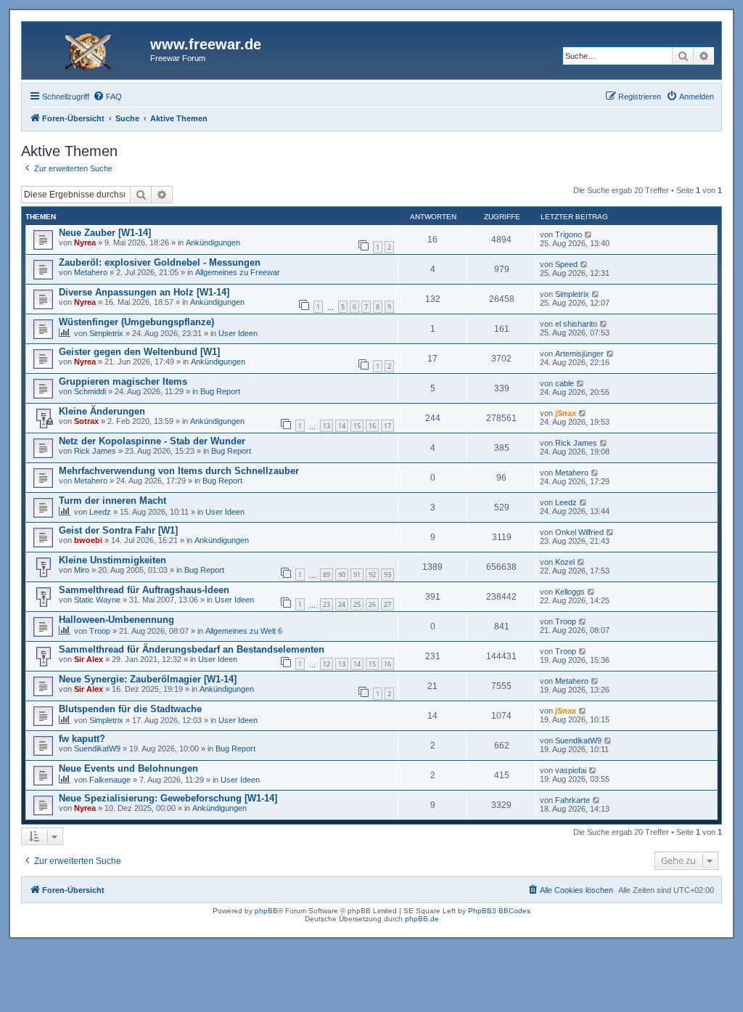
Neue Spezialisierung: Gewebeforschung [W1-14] (168, 798)
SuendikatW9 (97, 748)
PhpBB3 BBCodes (499, 911)
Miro (81, 570)
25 (357, 604)
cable (564, 383)
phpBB (266, 911)
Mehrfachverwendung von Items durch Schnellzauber (179, 470)
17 (387, 425)
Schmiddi (90, 391)
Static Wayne (97, 599)
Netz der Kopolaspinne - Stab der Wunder (152, 441)
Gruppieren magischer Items (123, 381)
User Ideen (238, 333)
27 (387, 604)
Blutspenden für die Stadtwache (130, 708)
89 (326, 574)
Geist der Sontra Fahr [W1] (118, 530)
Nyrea (85, 242)
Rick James (95, 450)
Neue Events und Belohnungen (128, 768)
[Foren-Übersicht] (87, 48)
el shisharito (576, 323)
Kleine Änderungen (102, 411)
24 (341, 604)
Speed (566, 264)
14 (341, 425)
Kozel (565, 562)
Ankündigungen (213, 242)
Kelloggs (570, 591)
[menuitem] (107, 96)
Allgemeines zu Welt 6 (243, 631)
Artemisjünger (579, 353)
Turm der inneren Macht (112, 500)
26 (372, 604)
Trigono (568, 234)
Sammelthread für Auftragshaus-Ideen (144, 589)
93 (387, 574)
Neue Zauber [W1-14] (105, 232)
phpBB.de (422, 919)
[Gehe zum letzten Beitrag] (589, 234)
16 (372, 425)
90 (341, 574)
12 (326, 664)
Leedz (100, 511)
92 (372, 574)
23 (326, 604)
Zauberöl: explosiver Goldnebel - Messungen (159, 262)
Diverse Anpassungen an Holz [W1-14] (144, 292)
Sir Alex (88, 659)
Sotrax (86, 421)
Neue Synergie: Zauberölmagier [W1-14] (148, 679)
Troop (99, 631)
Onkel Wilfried (579, 532)
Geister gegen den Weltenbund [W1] (139, 351)
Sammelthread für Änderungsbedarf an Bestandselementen (191, 649)
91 (357, 574)
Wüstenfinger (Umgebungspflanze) (136, 322)
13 (326, 425)
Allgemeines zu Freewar (237, 272)
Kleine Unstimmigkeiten (112, 560)
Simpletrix (572, 294)
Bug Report (220, 391)
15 (357, 425)
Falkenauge (110, 779)
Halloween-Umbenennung (116, 619)
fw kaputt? (82, 738)
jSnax (565, 413)
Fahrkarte (572, 800)
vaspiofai (570, 770)
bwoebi (88, 540)
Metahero (90, 272)
